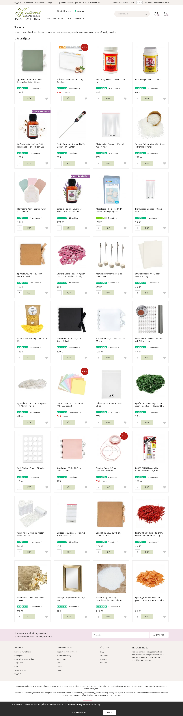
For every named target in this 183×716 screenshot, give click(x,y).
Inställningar (79, 712)
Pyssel (59, 670)
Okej (109, 712)
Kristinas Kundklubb (22, 652)
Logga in (17, 2)
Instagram (104, 659)
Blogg (50, 2)
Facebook (104, 655)
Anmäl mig (159, 635)
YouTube (103, 663)
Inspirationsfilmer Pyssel (67, 652)
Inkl (126, 2)
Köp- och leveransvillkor (24, 659)
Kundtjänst (28, 2)
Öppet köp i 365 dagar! (68, 2)
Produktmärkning (64, 655)
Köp (29, 98)
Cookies (60, 663)
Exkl (132, 2)
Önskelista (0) (19, 670)
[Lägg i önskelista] (46, 98)
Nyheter (80, 18)
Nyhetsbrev (40, 2)
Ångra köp (18, 663)
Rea (69, 18)
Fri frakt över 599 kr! (91, 2)
